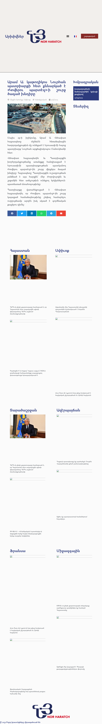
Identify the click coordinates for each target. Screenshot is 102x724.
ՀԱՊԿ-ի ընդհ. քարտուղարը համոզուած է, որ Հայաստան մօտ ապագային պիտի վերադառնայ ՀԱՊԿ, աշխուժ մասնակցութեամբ (28, 310)
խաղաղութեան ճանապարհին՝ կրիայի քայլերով (86, 91)
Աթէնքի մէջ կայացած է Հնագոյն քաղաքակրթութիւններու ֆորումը (71, 667)
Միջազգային (68, 550)
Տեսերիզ (81, 106)
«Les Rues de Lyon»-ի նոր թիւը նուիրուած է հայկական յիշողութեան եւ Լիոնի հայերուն (73, 394)
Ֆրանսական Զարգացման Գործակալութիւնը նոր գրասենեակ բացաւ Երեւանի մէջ (27, 691)
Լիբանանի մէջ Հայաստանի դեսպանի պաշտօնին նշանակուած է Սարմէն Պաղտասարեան (71, 309)
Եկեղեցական (41, 99)
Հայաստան (20, 250)
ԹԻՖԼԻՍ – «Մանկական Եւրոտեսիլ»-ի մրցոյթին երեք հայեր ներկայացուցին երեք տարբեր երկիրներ (26, 533)
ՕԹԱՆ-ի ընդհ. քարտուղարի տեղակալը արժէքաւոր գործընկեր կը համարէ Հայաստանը (73, 607)
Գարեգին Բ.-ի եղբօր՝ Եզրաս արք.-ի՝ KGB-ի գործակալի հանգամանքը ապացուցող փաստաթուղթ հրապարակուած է (28, 372)
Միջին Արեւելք (16, 99)
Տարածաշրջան (23, 410)
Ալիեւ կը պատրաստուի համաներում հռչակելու (72, 517)
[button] (68, 36)
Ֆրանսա (18, 550)
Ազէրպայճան (68, 410)
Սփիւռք (27, 99)
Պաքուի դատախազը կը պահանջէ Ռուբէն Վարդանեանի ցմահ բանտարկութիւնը (74, 462)
